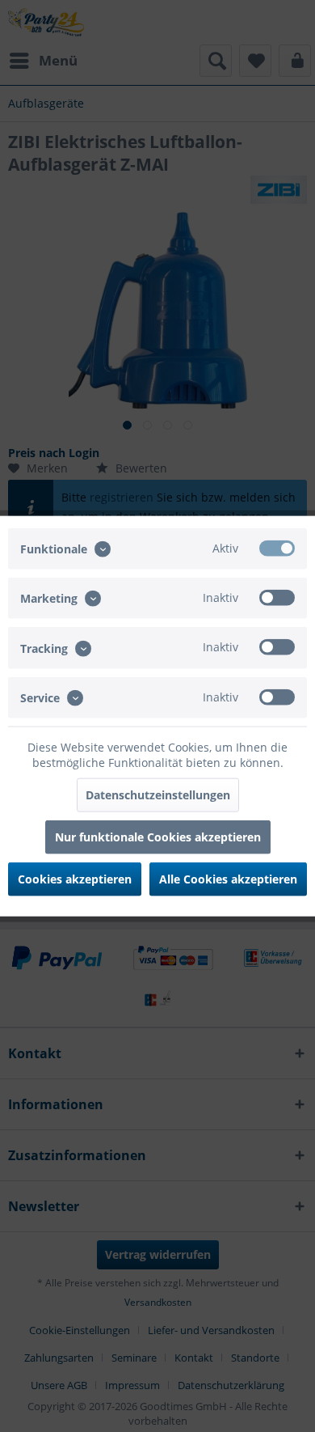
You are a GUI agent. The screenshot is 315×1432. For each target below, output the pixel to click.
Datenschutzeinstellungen (158, 794)
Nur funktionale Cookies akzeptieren (158, 836)
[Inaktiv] (277, 598)
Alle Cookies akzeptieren (228, 878)
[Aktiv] (277, 548)
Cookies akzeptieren (75, 878)
